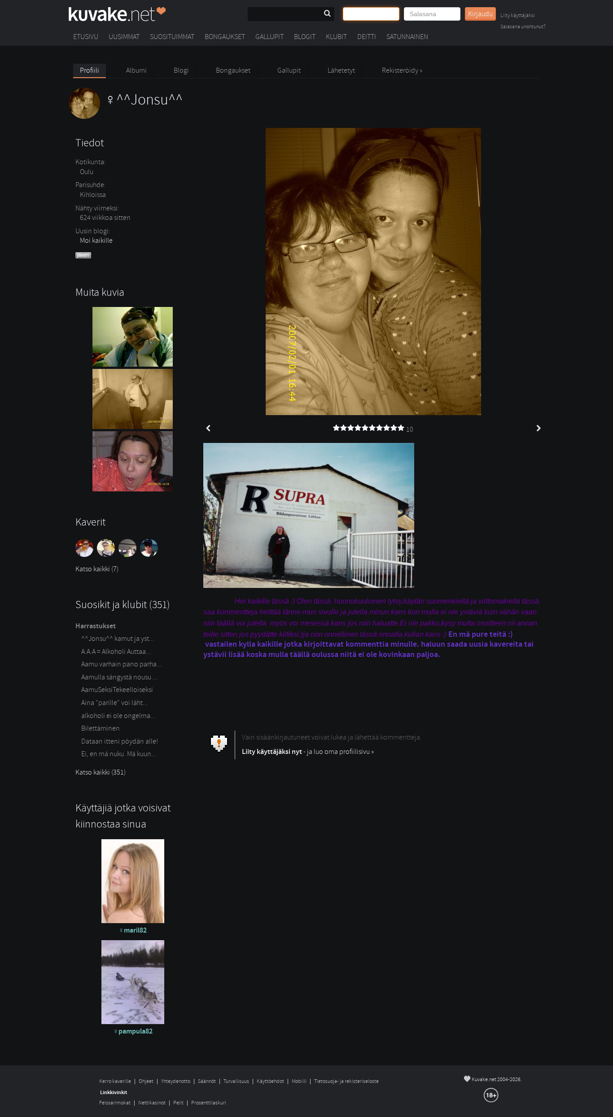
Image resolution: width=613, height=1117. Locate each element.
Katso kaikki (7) (96, 569)
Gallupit (269, 36)
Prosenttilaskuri (208, 1102)
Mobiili (299, 1081)
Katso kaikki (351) (100, 772)
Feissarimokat (115, 1102)
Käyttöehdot (270, 1081)
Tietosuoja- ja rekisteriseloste (346, 1081)
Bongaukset (225, 36)
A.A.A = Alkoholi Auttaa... (116, 651)
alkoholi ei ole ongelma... (118, 715)
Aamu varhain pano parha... (121, 664)
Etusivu (85, 36)
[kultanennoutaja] (150, 554)
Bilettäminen (100, 728)
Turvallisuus (236, 1081)
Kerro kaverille (115, 1081)
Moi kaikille (96, 240)
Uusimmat (124, 36)
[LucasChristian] (107, 554)
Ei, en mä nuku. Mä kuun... (119, 753)
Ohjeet (146, 1081)
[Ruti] (129, 554)
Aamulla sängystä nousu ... (119, 677)
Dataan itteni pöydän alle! (119, 741)
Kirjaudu (480, 13)
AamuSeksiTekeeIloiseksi (117, 689)
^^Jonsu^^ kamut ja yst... (117, 638)
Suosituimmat (172, 36)
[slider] (369, 428)
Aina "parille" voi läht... (114, 702)
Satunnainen (407, 36)
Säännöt (207, 1081)
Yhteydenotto (175, 1081)
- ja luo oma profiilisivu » (308, 751)
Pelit (178, 1102)
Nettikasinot (152, 1102)
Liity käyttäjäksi (517, 16)
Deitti (366, 36)
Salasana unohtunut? (523, 27)
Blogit (304, 36)
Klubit (336, 36)
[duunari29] (86, 554)
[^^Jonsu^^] (126, 116)
